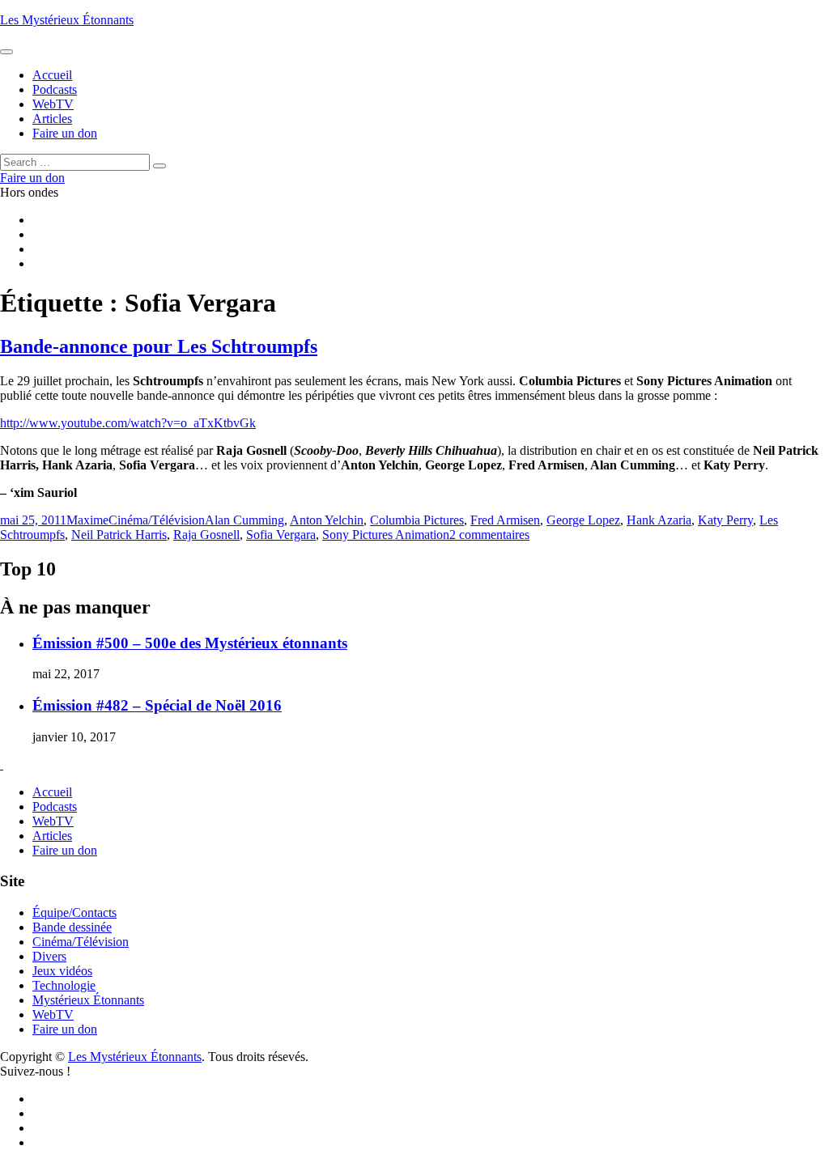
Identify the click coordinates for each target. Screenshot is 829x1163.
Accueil (52, 792)
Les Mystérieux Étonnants (67, 20)
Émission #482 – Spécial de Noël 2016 (157, 705)
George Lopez (583, 520)
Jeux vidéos (62, 971)
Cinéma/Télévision (156, 520)
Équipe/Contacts (74, 912)
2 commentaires (489, 534)
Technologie (64, 985)
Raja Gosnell (206, 534)
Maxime (87, 520)
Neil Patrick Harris (119, 534)
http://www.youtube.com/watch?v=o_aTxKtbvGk (128, 423)
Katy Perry (725, 520)
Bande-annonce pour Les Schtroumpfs (158, 346)
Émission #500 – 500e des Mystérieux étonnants (189, 643)
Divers (49, 956)
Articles (52, 836)
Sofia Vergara (281, 534)
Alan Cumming (244, 520)
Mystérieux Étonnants (88, 1000)
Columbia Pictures (417, 520)
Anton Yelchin (326, 520)
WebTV (53, 821)
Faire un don (64, 850)
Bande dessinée (72, 927)
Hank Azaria (659, 520)
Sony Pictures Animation (385, 534)
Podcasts (54, 806)
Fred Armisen (505, 520)
